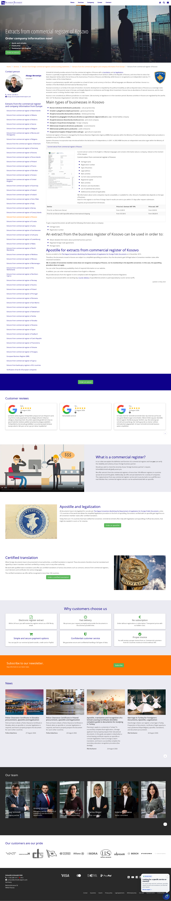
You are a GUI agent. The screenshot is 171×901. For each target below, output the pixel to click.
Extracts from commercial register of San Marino (23, 303)
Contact (108, 2)
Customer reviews (17, 398)
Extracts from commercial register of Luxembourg (23, 239)
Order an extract (13, 52)
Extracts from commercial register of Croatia (22, 221)
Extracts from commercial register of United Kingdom (21, 180)
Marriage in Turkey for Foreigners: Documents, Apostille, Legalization (142, 718)
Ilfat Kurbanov (92, 749)
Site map (141, 893)
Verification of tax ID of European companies (22, 370)
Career (100, 2)
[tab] (106, 147)
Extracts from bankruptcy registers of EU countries (24, 365)
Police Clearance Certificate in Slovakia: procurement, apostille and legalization (22, 718)
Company (90, 2)
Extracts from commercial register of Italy (20, 204)
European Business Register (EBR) (18, 356)
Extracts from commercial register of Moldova (22, 254)
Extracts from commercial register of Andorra (22, 120)
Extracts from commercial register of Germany (22, 148)
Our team (11, 775)
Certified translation (21, 557)
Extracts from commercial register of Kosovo (22, 217)
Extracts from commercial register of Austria (22, 285)
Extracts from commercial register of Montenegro (23, 263)
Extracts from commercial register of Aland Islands (24, 111)
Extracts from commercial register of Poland (21, 289)
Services (81, 2)
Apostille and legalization (80, 506)
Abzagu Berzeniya (33, 75)
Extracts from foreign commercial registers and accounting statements (46, 67)
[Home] (12, 3)
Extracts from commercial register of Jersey (21, 208)
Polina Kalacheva (11, 733)
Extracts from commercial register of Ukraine (22, 347)
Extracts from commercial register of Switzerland (23, 312)
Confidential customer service (85, 638)
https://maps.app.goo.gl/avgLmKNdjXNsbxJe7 (67, 409)
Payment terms (150, 893)
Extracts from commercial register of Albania (22, 115)
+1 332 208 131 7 (12, 878)
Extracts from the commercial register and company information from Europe (98, 67)
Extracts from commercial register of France (21, 166)
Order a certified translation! (58, 577)
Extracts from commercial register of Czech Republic (24, 338)
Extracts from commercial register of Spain (21, 329)
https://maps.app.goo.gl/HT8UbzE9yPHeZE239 (13, 409)
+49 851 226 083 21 (12, 94)
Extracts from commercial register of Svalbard (22, 334)
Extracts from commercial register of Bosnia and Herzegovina (23, 134)
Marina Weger (95, 812)
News (72, 2)
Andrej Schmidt (40, 808)
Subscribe (118, 665)
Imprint (100, 893)
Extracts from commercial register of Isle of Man (23, 199)
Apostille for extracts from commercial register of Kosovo (92, 250)
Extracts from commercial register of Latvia (21, 226)
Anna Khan (147, 812)
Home (9, 67)
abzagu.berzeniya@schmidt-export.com (19, 96)
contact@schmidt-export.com (17, 880)
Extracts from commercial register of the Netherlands (20, 269)
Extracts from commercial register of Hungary (22, 352)
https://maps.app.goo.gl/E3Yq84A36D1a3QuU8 (121, 409)
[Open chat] (166, 896)
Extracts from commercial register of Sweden (22, 307)
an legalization (118, 72)
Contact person (12, 71)
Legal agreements (119, 893)
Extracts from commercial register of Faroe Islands (24, 157)
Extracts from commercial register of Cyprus (21, 361)
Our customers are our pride (24, 843)
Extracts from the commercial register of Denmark (24, 144)
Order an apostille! (113, 525)
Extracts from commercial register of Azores (21, 124)
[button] (160, 3)
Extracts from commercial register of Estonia (22, 153)
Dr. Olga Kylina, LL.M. (71, 810)
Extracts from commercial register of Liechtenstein (24, 230)
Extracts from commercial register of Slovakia (22, 321)
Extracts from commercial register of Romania (22, 298)
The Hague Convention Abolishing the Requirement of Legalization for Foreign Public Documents (94, 254)
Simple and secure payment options (31, 638)
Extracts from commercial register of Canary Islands (24, 212)
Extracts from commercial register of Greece (22, 175)
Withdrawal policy (131, 893)
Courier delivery (83, 278)
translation (106, 72)
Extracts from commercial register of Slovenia (22, 325)
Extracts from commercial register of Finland (22, 162)
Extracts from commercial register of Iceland (22, 195)
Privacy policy (108, 893)
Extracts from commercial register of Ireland (21, 190)
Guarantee (93, 893)
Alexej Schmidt (13, 812)
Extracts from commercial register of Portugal (22, 294)
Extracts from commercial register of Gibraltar (22, 170)
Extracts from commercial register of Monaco (22, 259)
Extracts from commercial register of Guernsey (22, 186)
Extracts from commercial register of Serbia (21, 316)
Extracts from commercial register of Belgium (22, 129)
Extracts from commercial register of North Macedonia (21, 249)
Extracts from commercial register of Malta (21, 244)
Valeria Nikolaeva (123, 812)
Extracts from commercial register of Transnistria (23, 343)
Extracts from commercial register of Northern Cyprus (22, 275)
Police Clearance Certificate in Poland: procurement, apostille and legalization (63, 718)
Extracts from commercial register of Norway (22, 280)
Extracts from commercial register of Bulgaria (22, 139)
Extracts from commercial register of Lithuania (22, 235)
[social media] (129, 877)
